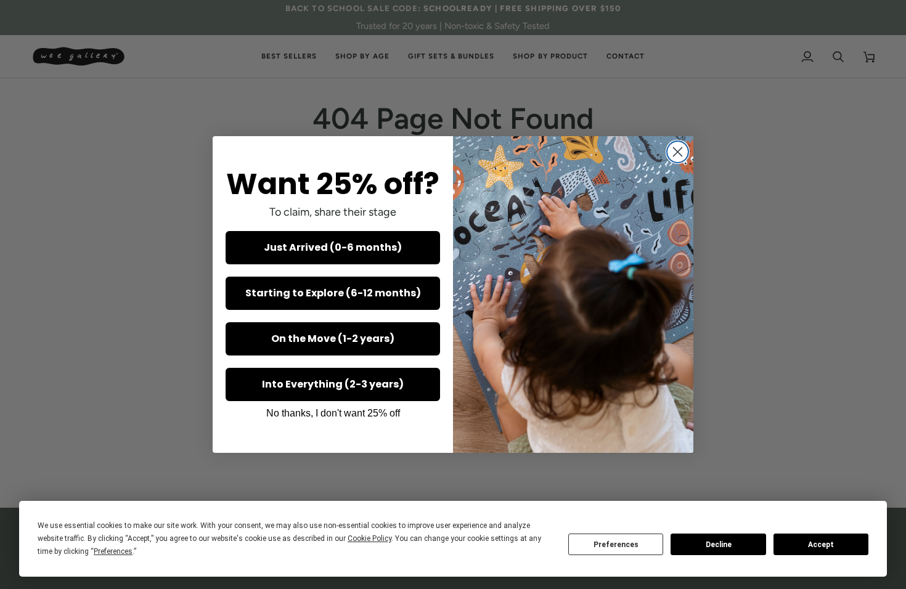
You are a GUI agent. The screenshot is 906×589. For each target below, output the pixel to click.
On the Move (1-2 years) (332, 338)
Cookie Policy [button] (369, 538)
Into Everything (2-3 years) (333, 384)
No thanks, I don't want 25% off (333, 413)
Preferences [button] (113, 551)
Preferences (616, 544)
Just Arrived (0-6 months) (333, 247)
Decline (719, 544)
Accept (821, 544)
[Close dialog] (677, 152)
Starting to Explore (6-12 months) (333, 293)
